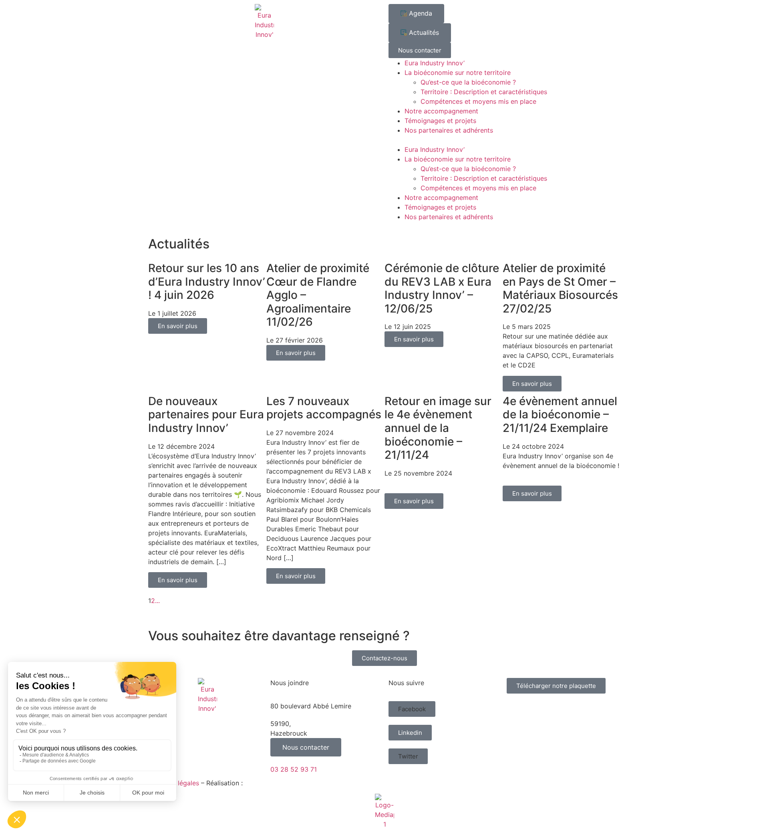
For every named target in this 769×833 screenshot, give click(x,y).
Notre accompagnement (441, 111)
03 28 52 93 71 (293, 769)
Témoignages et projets (440, 121)
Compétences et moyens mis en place (478, 101)
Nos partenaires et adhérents (449, 130)
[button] (505, 140)
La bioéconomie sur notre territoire (458, 73)
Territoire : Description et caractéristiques (484, 92)
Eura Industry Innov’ (435, 63)
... (157, 601)
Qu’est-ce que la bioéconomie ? (468, 82)
